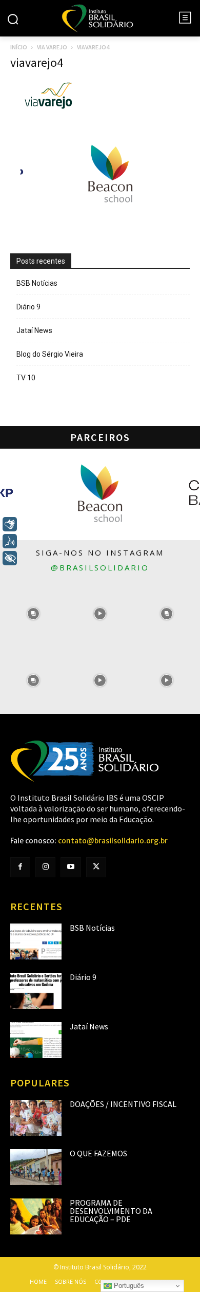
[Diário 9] (36, 991)
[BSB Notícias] (36, 941)
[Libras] (10, 524)
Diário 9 (28, 307)
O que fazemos (98, 1153)
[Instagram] (45, 867)
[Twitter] (96, 867)
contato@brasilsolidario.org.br (113, 840)
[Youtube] (71, 867)
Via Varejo (52, 47)
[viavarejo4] (48, 107)
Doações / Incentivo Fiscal (123, 1104)
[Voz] (10, 541)
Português (128, 1285)
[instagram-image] (33, 613)
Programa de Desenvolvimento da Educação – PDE (111, 1210)
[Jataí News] (36, 1040)
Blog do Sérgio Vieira (49, 354)
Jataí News (34, 330)
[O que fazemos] (36, 1167)
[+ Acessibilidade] (10, 558)
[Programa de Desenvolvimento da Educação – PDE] (36, 1216)
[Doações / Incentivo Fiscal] (36, 1118)
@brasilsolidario (100, 567)
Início (18, 47)
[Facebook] (20, 867)
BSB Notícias (36, 283)
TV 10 (25, 378)
